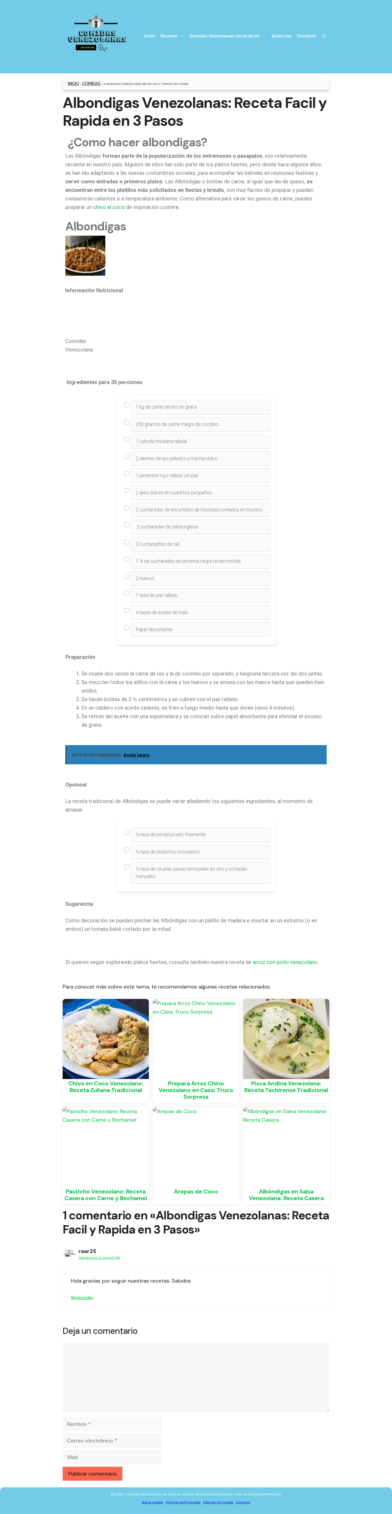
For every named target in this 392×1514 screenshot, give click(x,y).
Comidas (91, 83)
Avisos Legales (152, 1502)
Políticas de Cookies (218, 1502)
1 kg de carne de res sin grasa (166, 407)
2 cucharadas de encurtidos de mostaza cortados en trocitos (199, 509)
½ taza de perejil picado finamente (171, 834)
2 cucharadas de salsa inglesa (167, 526)
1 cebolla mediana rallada (161, 441)
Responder (82, 1297)
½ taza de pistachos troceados (168, 852)
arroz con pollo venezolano (285, 962)
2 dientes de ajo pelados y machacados (176, 458)
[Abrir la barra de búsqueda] (324, 36)
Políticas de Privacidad (183, 1502)
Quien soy (281, 36)
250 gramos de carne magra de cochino (177, 424)
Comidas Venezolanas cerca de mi (224, 36)
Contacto (307, 36)
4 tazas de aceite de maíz (162, 612)
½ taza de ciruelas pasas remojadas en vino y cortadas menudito (191, 872)
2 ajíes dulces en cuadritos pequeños (174, 492)
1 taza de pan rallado (157, 595)
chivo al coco (109, 207)
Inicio (149, 36)
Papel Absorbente (154, 629)
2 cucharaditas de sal (157, 544)
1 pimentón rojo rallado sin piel (167, 475)
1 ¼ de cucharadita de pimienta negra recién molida (188, 561)
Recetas (169, 36)
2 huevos (145, 578)
